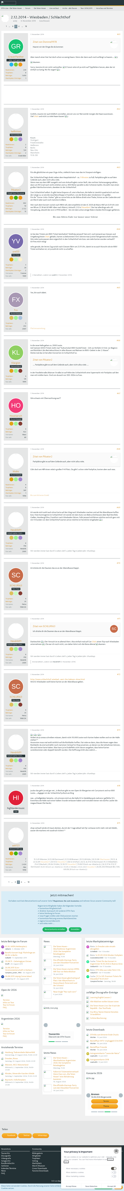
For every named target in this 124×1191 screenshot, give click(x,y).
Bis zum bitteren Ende (39, 495)
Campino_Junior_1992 (13, 973)
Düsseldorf (85, 207)
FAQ (5, 1007)
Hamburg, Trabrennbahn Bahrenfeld (20, 1052)
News (3, 1171)
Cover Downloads (39, 1168)
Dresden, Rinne (11, 1058)
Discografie (6, 1156)
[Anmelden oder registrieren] (114, 3)
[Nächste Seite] (30, 26)
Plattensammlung (37, 328)
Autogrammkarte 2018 (99, 1060)
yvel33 (54, 275)
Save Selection (91, 1186)
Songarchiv (6, 1161)
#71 (118, 619)
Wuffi (7, 964)
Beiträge (9, 75)
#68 (118, 449)
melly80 (8, 958)
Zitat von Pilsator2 (42, 359)
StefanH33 (94, 966)
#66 (118, 340)
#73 (118, 730)
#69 (118, 507)
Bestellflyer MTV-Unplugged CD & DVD (106, 1041)
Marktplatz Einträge (13, 78)
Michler (93, 1037)
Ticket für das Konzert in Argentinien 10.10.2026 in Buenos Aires (106, 962)
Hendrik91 (56, 662)
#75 (118, 823)
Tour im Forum (9, 1005)
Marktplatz (37, 1163)
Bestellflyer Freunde (98, 1047)
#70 (118, 563)
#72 (118, 674)
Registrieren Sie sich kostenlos (66, 901)
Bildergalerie (37, 1153)
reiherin (8, 949)
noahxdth (93, 1056)
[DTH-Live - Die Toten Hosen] (8, 2)
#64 (118, 229)
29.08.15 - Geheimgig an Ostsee (18, 961)
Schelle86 (93, 951)
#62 (118, 109)
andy (15, 21)
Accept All (111, 1186)
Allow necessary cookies (75, 1168)
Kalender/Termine (8, 1168)
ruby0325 (94, 973)
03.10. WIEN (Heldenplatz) (16, 946)
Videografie (6, 1158)
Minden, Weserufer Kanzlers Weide (19, 1073)
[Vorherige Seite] (3, 26)
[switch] (113, 1168)
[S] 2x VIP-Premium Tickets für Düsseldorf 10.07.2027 (106, 977)
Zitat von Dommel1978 (45, 42)
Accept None (71, 1186)
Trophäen (9, 73)
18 (26, 26)
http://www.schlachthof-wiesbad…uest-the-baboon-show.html (57, 679)
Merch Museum (38, 1166)
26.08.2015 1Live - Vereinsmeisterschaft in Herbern (18, 969)
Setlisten (5, 1166)
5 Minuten (84, 177)
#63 (118, 167)
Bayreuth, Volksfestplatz (15, 1080)
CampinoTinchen (96, 981)
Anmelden (75, 929)
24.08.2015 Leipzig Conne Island (18, 976)
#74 (118, 786)
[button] (108, 3)
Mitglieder (36, 1156)
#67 (118, 393)
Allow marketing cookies (75, 1176)
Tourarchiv (5, 1153)
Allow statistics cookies (75, 1172)
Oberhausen (105, 859)
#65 (118, 288)
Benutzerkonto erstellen (55, 929)
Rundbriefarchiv (8, 1163)
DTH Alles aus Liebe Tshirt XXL (108, 970)
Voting (35, 1161)
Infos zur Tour (8, 1002)
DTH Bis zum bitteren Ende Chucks (104, 1035)
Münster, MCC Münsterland (16, 1065)
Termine (6, 1000)
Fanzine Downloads (40, 1171)
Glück (36, 116)
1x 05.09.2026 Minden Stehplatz (109, 955)
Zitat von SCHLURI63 (44, 626)
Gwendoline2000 (96, 958)
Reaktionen (10, 70)
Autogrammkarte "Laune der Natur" (105, 1053)
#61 (118, 34)
